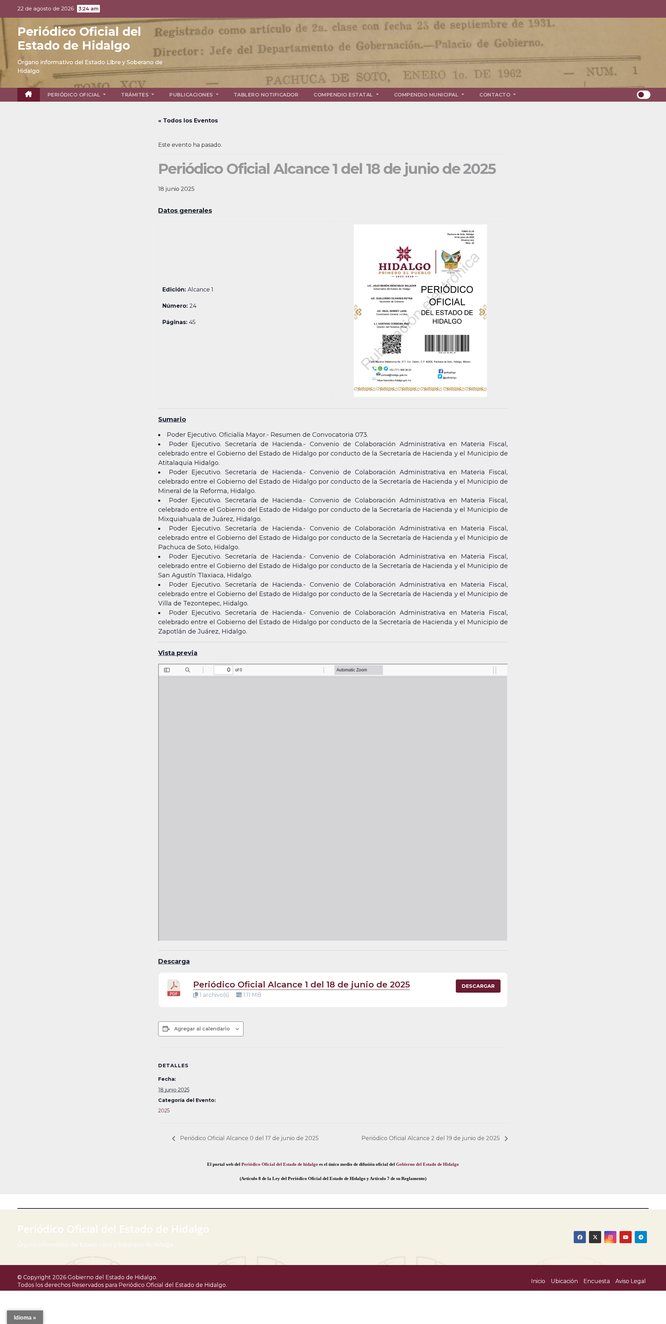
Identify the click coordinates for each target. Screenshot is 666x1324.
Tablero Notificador (266, 95)
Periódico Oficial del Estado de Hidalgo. (173, 1285)
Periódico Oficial (75, 95)
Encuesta (596, 1281)
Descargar (478, 986)
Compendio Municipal (427, 95)
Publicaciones (191, 95)
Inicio (538, 1281)
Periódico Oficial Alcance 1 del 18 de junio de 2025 (301, 984)
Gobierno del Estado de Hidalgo (427, 1164)
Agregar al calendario (202, 1029)
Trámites (135, 95)
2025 (164, 1110)
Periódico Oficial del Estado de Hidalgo (79, 38)
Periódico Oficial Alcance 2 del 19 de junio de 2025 (431, 1138)
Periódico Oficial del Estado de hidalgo (279, 1164)
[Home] (28, 95)
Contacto (495, 95)
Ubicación (564, 1281)
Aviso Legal (630, 1281)
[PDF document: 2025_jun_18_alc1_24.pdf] (333, 802)
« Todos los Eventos (188, 120)
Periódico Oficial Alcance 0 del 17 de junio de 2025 (249, 1138)
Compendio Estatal (344, 95)
